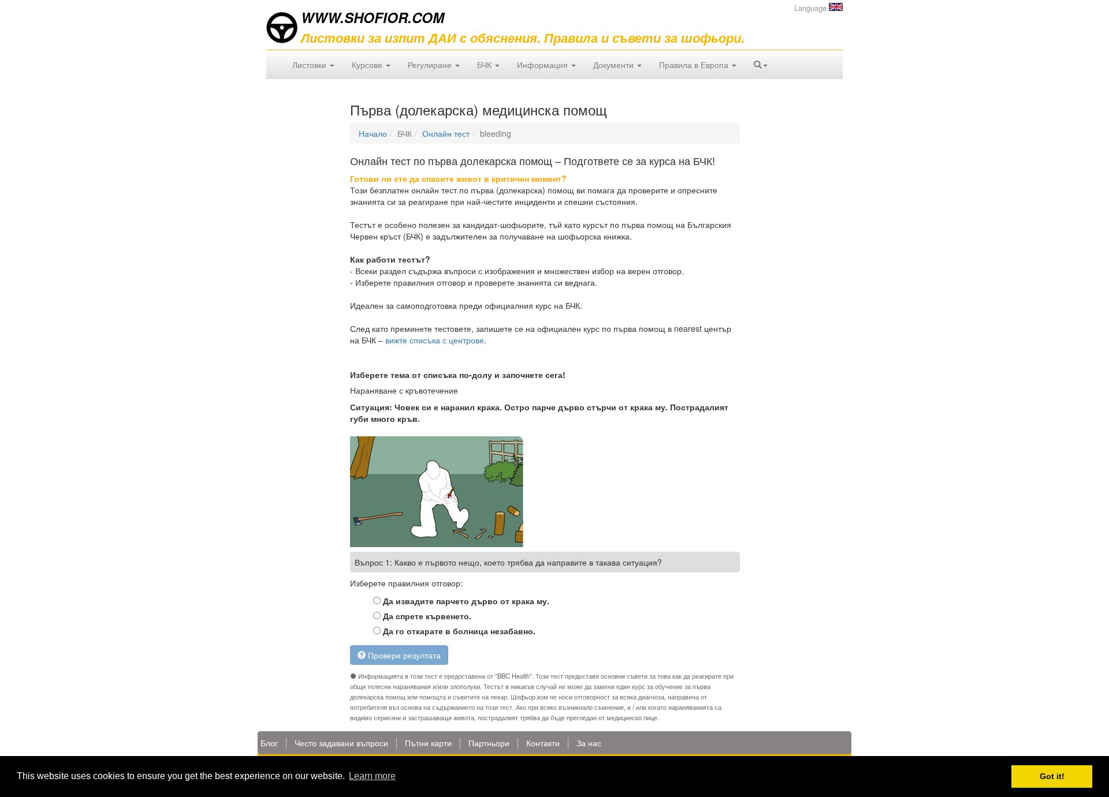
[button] (760, 64)
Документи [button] (614, 64)
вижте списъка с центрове (434, 340)
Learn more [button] (372, 776)
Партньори (488, 743)
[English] (836, 7)
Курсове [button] (368, 64)
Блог (269, 743)
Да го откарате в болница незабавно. (458, 631)
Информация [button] (543, 64)
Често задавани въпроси (341, 743)
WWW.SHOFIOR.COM (372, 17)
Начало (373, 133)
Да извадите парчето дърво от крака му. (465, 601)
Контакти (543, 743)
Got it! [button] (1052, 776)
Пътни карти (428, 743)
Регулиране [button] (431, 64)
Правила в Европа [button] (695, 64)
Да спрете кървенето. (426, 616)
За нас (588, 743)
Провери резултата (403, 655)
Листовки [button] (310, 64)
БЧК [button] (485, 64)
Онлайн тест (446, 133)
